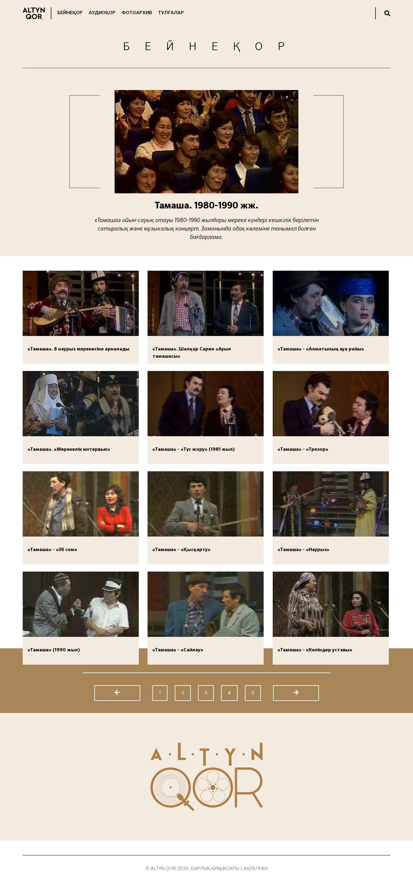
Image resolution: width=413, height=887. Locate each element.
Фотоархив (137, 13)
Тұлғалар (171, 13)
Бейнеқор (70, 13)
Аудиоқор (102, 13)
